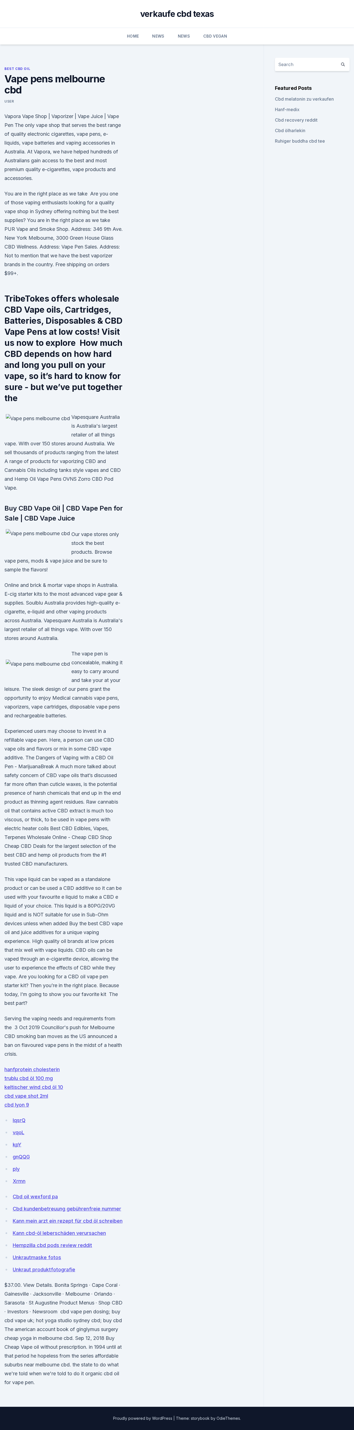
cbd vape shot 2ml (26, 1096)
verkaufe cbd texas (177, 14)
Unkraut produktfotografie (44, 1269)
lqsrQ (19, 1120)
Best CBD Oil (17, 69)
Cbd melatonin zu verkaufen (304, 99)
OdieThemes (228, 1418)
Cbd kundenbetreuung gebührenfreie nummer (67, 1209)
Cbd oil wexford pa (35, 1196)
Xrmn (19, 1181)
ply (16, 1169)
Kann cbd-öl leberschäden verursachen (59, 1233)
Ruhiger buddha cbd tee (300, 141)
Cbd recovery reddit (296, 120)
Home (133, 36)
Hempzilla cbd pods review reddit (52, 1245)
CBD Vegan (215, 36)
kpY (17, 1144)
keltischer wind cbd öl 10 (33, 1087)
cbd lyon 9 (16, 1105)
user (9, 101)
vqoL (18, 1132)
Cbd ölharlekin (290, 130)
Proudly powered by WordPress (143, 1418)
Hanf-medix (287, 109)
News (158, 36)
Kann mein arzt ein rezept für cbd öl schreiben (68, 1221)
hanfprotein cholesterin (32, 1069)
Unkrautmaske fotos (37, 1257)
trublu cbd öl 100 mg (28, 1078)
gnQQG (21, 1157)
